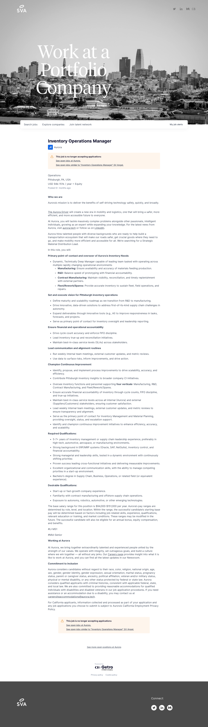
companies (53, 124)
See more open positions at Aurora (104, 647)
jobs (30, 124)
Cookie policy (111, 675)
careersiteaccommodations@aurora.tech (71, 596)
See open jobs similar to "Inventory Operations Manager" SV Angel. (89, 165)
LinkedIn (99, 227)
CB (193, 9)
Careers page (115, 554)
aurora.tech (69, 227)
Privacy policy (97, 675)
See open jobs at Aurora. (68, 160)
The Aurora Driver (58, 211)
